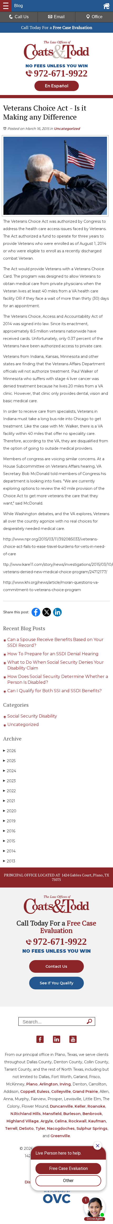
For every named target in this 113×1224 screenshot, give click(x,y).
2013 (9, 861)
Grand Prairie (85, 1091)
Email (59, 17)
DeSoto (26, 1128)
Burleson (72, 1113)
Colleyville (61, 1091)
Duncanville (61, 1106)
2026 (9, 750)
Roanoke (96, 1106)
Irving (65, 1084)
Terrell (11, 1128)
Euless (43, 1091)
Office (97, 17)
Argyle (46, 1121)
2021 (9, 801)
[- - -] (6, 6)
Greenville (60, 1135)
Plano (32, 1084)
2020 (9, 811)
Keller (80, 1106)
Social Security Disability (32, 716)
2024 (9, 770)
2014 (9, 851)
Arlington (48, 1084)
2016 (9, 831)
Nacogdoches (61, 1128)
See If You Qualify (56, 983)
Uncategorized (67, 128)
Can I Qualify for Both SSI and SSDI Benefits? (54, 690)
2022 (9, 791)
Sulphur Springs (91, 1128)
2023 (9, 781)
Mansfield (52, 1113)
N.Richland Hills (26, 1113)
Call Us (22, 17)
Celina (61, 1121)
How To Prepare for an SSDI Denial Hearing (53, 653)
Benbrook (92, 1113)
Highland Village (23, 1121)
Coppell (27, 1091)
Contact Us (56, 966)
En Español (56, 85)
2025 (9, 760)
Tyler (40, 1128)
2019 (9, 821)
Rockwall (77, 1121)
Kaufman (97, 1121)
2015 (9, 841)
